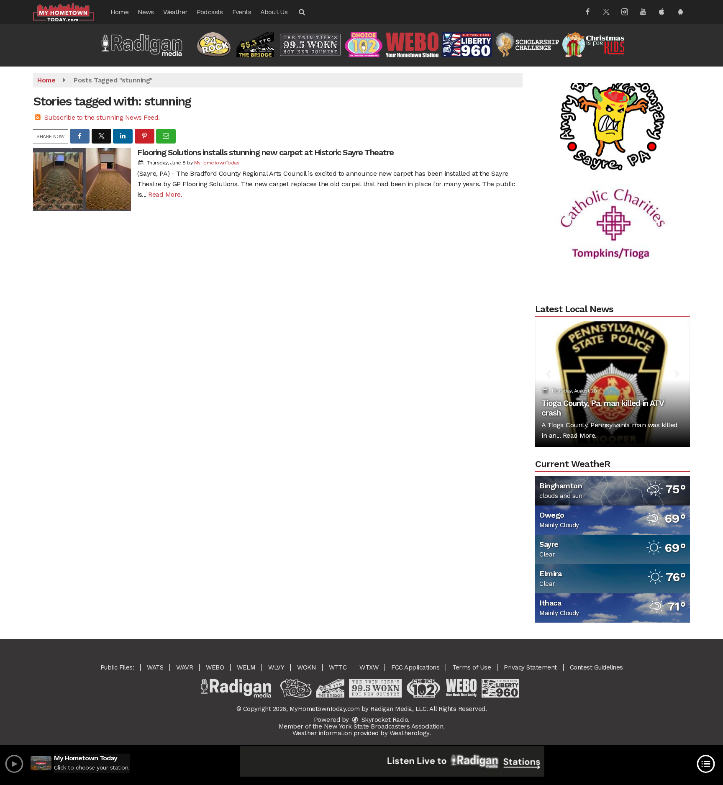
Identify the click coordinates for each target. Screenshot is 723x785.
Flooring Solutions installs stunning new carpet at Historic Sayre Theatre (265, 152)
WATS (155, 667)
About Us (274, 12)
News (146, 12)
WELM (246, 667)
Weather (175, 12)
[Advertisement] (612, 104)
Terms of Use (471, 667)
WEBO (215, 667)
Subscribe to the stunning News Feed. (102, 117)
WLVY (276, 667)
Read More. (165, 194)
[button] (301, 12)
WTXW (368, 667)
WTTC (337, 667)
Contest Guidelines (596, 667)
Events (241, 12)
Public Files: (117, 667)
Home (119, 12)
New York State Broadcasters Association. (384, 726)
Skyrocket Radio (383, 719)
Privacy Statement (530, 667)
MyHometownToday (216, 163)
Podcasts (210, 12)
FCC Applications (415, 667)
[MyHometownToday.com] (69, 11)
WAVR (184, 667)
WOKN (306, 667)
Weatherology (409, 733)
